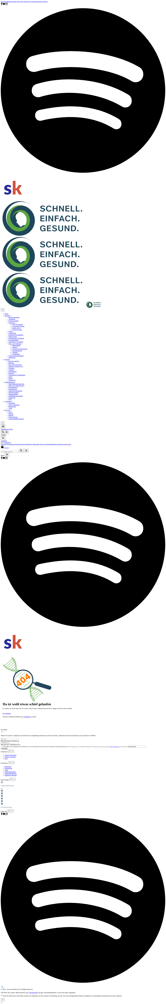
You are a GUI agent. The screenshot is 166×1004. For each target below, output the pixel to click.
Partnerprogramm (62, 444)
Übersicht (4, 444)
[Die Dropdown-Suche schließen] (26, 451)
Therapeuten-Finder (7, 429)
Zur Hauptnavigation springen (38, 1)
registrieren (7, 442)
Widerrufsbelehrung (11, 773)
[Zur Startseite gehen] (51, 271)
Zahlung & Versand (11, 775)
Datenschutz (8, 768)
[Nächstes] (3, 423)
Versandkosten (33, 992)
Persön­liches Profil (13, 444)
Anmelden (4, 441)
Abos (69, 444)
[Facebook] (2, 4)
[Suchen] (21, 451)
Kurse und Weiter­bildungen (48, 444)
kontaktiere (27, 717)
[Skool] (13, 200)
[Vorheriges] (3, 309)
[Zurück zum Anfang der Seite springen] (3, 1000)
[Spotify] (83, 175)
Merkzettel (36, 444)
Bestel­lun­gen (29, 444)
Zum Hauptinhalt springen (9, 1)
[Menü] (3, 426)
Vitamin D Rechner (10, 755)
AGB (6, 770)
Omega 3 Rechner (10, 757)
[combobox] (10, 452)
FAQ (6, 758)
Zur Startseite (7, 713)
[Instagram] (6, 4)
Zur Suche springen (23, 1)
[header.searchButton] (5, 432)
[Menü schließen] (3, 438)
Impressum (8, 766)
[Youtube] (4, 4)
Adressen (22, 444)
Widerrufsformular (10, 772)
